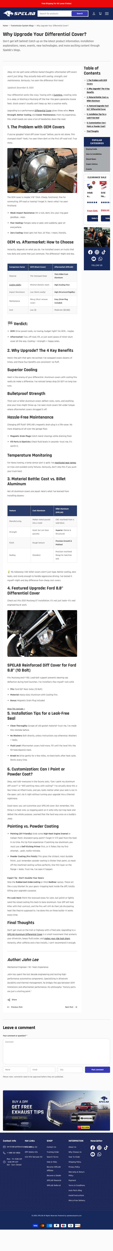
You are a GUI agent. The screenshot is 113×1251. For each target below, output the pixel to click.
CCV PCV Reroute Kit (33, 1157)
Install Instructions (76, 1195)
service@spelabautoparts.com (19, 1146)
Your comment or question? (15, 1035)
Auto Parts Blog (75, 1190)
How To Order (74, 1157)
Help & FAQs (52, 1162)
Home (5, 25)
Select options (98, 218)
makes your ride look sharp (57, 938)
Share (14, 999)
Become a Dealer (54, 1175)
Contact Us (51, 1147)
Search (80, 13)
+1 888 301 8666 (13, 1152)
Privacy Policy (74, 1167)
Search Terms (52, 1157)
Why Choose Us (75, 1152)
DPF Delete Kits (31, 1152)
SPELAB (40, 1216)
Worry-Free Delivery (77, 1200)
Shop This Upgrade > (16, 709)
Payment (72, 1180)
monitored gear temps (65, 462)
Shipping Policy (75, 1162)
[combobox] (63, 13)
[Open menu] (107, 13)
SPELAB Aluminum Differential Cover (24, 934)
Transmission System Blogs (22, 25)
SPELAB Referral (54, 1185)
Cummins (58, 95)
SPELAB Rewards (54, 1180)
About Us (72, 1147)
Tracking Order (53, 1152)
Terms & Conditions (77, 1185)
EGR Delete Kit (31, 1147)
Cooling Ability (15, 285)
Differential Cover (43, 110)
